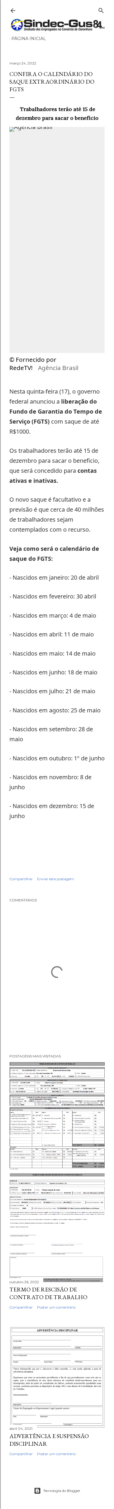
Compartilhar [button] (21, 879)
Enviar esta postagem (55, 879)
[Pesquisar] (101, 9)
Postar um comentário (56, 1307)
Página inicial (28, 38)
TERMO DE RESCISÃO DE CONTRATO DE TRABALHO (48, 1293)
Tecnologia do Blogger (61, 1490)
